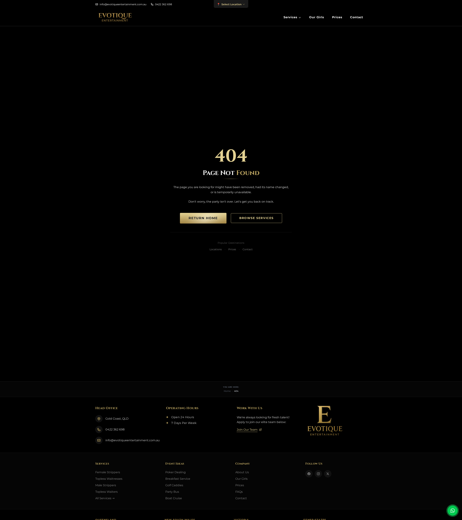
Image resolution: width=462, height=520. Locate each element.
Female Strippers (107, 472)
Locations (216, 249)
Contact (248, 249)
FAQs (239, 491)
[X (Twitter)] (327, 473)
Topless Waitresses (108, 478)
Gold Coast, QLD (116, 418)
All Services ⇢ (104, 498)
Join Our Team (247, 429)
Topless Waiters (106, 491)
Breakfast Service (177, 478)
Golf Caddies (174, 485)
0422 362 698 (115, 429)
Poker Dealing (175, 472)
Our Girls (241, 478)
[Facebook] (309, 473)
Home (227, 391)
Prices (232, 249)
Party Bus (172, 491)
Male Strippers (105, 485)
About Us (242, 472)
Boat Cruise (173, 498)
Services (290, 17)
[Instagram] (318, 473)
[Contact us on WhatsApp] (453, 511)
